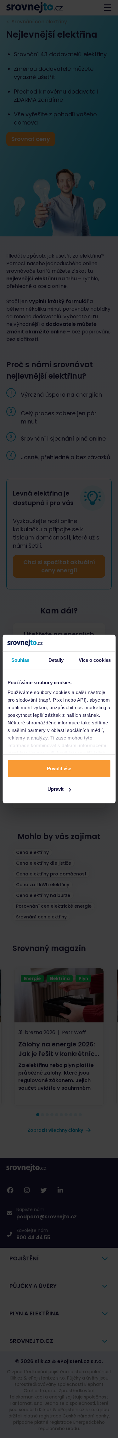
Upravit (56, 789)
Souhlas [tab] (20, 660)
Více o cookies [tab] (95, 660)
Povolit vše (59, 768)
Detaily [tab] (56, 660)
